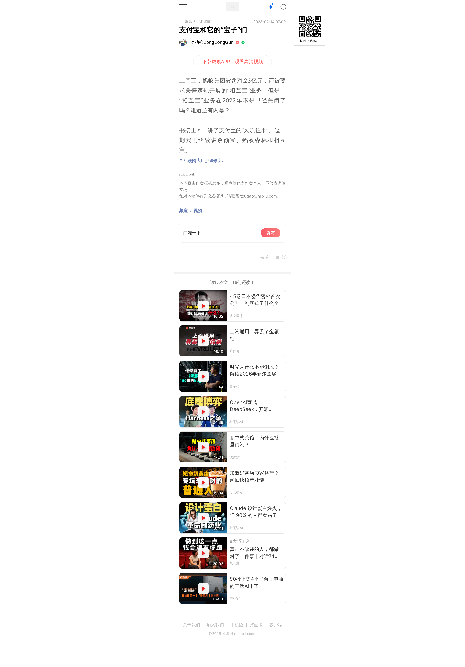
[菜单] (182, 7)
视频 (197, 210)
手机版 (236, 625)
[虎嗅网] (232, 6)
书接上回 (190, 130)
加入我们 (215, 625)
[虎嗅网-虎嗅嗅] (271, 7)
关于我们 (191, 625)
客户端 (275, 625)
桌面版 (256, 625)
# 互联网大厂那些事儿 (201, 160)
